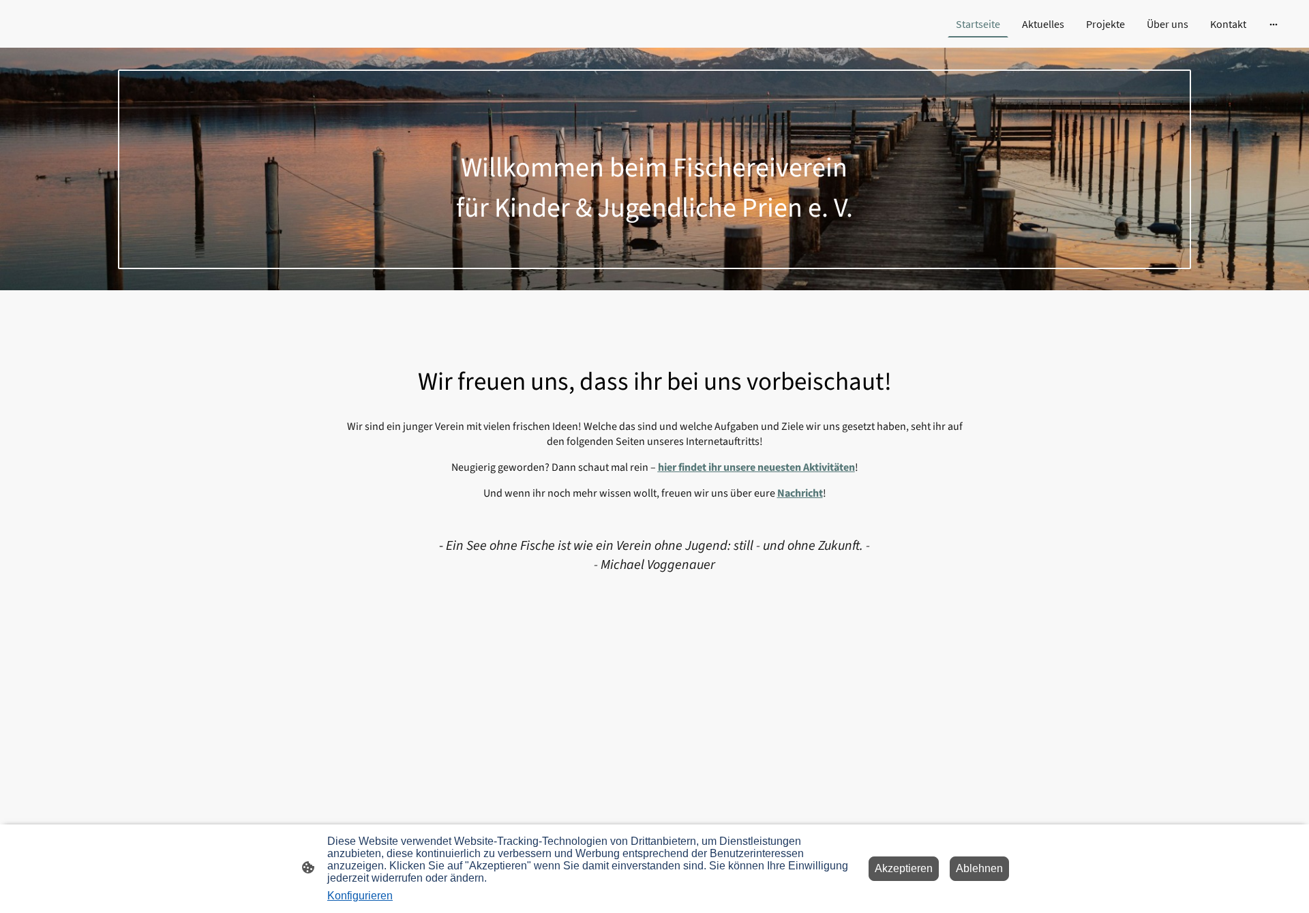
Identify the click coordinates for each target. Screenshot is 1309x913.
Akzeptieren (904, 868)
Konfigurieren (360, 895)
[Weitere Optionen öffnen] (1273, 24)
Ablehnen (979, 868)
